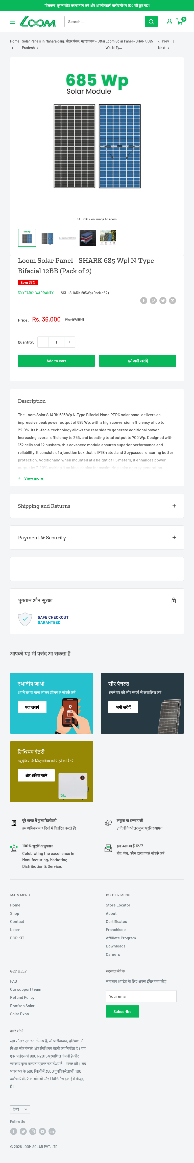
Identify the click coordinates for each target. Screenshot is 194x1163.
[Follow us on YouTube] (42, 1131)
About (111, 913)
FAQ (13, 981)
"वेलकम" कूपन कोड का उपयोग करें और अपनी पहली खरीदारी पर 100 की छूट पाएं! (97, 5)
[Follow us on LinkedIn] (52, 1131)
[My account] (169, 21)
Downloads (116, 945)
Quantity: (26, 342)
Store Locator (118, 904)
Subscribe (122, 1011)
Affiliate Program (121, 937)
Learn (15, 929)
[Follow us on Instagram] (32, 1131)
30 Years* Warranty (36, 293)
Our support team (25, 989)
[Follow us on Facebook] (13, 1131)
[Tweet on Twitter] (162, 300)
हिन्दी (16, 1109)
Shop (14, 913)
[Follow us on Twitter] (23, 1131)
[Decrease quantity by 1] (43, 342)
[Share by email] (172, 300)
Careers (113, 954)
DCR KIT (17, 937)
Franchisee (116, 929)
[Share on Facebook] (143, 300)
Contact (17, 921)
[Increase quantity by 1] (69, 342)
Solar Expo (19, 1013)
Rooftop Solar (22, 1005)
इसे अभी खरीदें (138, 360)
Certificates (116, 921)
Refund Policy (22, 997)
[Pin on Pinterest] (153, 300)
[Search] (151, 21)
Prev (165, 41)
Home (14, 41)
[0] (180, 21)
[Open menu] (12, 22)
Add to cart (56, 360)
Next (161, 48)
